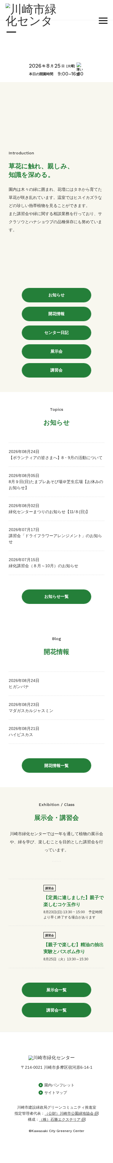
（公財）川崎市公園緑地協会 (70, 1113)
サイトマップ (55, 1092)
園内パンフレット (59, 1085)
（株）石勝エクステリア (60, 1119)
